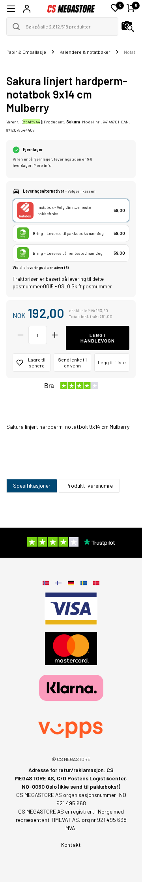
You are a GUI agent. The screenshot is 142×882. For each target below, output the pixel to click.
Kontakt (71, 844)
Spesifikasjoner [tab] (31, 485)
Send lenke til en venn (72, 362)
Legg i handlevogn (97, 338)
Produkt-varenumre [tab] (89, 485)
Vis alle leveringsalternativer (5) (41, 267)
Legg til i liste (112, 362)
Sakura (73, 121)
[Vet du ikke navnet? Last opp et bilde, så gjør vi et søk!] (128, 26)
